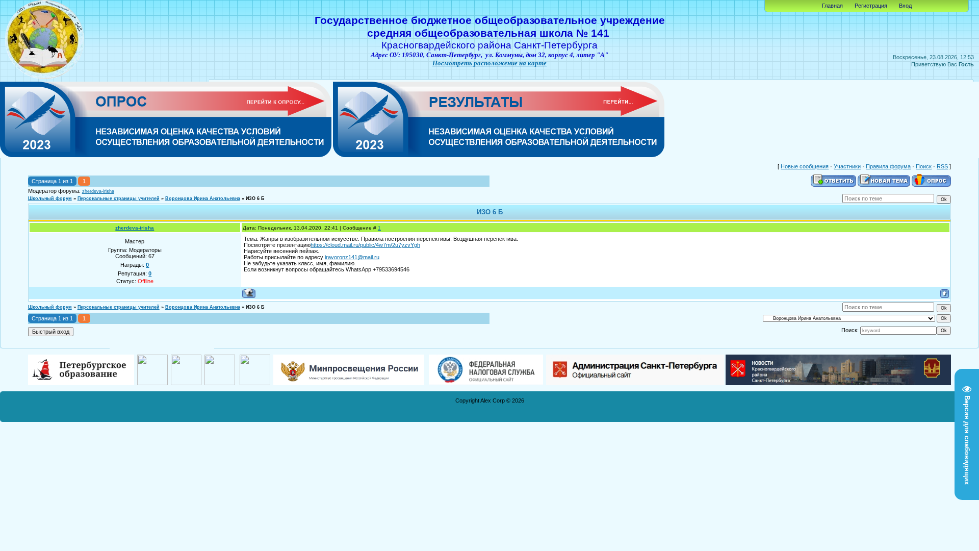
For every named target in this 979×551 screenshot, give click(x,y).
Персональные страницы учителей (119, 198)
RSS (942, 166)
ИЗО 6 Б (255, 198)
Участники (847, 166)
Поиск (924, 166)
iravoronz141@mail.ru (352, 257)
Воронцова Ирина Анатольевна (202, 198)
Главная (832, 6)
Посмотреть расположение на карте (489, 63)
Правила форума (888, 166)
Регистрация (871, 6)
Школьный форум (50, 198)
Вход (905, 6)
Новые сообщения (805, 166)
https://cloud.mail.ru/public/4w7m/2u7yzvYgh (365, 245)
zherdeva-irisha (98, 191)
